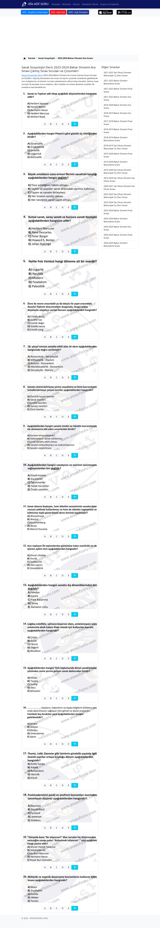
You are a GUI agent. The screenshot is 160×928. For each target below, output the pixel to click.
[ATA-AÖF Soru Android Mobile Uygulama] (124, 12)
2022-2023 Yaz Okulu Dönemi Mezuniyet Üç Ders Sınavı (117, 196)
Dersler (76, 4)
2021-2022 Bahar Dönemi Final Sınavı (118, 90)
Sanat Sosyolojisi (46, 58)
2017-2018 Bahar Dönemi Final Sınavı (118, 123)
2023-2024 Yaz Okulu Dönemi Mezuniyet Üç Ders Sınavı (117, 204)
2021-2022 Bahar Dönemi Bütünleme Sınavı (115, 82)
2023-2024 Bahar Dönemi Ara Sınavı (75, 58)
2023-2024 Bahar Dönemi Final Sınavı (118, 212)
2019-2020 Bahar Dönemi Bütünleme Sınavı (115, 163)
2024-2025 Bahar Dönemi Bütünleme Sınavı (115, 244)
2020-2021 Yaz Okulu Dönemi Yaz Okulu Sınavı (119, 187)
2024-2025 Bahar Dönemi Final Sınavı (118, 236)
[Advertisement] (80, 35)
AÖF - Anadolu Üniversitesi (35, 12)
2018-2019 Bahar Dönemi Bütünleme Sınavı (115, 139)
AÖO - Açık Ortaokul (78, 12)
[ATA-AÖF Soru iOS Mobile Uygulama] (105, 12)
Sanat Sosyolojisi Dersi (32, 75)
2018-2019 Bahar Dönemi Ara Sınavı (117, 114)
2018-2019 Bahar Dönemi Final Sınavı (118, 131)
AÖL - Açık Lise (58, 12)
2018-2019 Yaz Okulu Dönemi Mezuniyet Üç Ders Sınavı (117, 147)
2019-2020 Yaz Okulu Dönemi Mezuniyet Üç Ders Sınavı (117, 171)
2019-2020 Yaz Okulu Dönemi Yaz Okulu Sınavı (119, 179)
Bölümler (66, 4)
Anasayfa (56, 4)
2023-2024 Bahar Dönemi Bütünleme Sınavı (115, 220)
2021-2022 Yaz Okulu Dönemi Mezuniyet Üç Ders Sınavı (117, 74)
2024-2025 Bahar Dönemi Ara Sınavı (117, 228)
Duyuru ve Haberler (109, 4)
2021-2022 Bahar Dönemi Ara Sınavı (117, 98)
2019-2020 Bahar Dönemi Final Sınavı (118, 155)
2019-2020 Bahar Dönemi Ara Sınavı (117, 106)
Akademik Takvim (90, 4)
